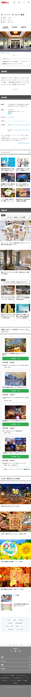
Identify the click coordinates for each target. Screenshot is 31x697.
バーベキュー (11, 469)
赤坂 (15, 620)
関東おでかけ (15, 645)
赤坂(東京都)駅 (19, 623)
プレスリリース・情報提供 (15, 680)
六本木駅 (21, 620)
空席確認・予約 (15, 358)
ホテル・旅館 (20, 629)
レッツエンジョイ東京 (6, 645)
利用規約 (12, 675)
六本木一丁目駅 (9, 626)
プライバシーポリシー (21, 675)
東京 (17, 626)
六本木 (9, 620)
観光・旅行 (11, 629)
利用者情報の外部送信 (5, 678)
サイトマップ (5, 675)
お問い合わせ (4, 680)
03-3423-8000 (11, 117)
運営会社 (15, 683)
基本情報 (4, 97)
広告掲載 (25, 680)
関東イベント (23, 645)
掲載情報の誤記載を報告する (24, 143)
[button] (13, 55)
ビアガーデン (19, 469)
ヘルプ (27, 678)
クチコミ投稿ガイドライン (17, 678)
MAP (9, 113)
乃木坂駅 (10, 623)
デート (23, 626)
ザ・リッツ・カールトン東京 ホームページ (17, 121)
